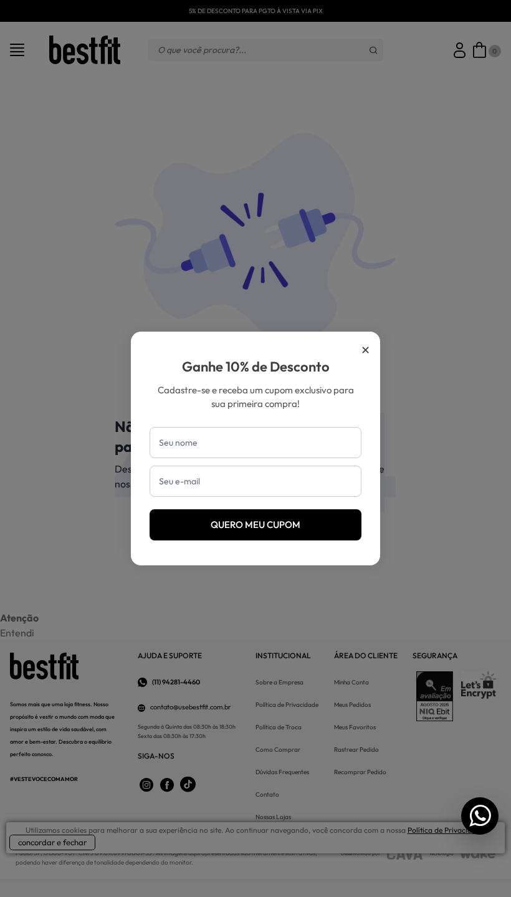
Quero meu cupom (255, 524)
